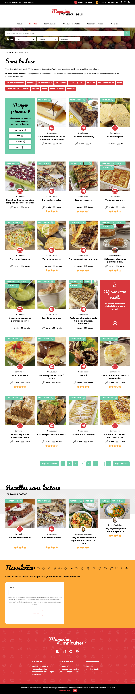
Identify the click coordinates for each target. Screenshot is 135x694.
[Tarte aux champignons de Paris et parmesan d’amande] (83, 294)
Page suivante (121, 464)
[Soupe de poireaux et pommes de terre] (20, 294)
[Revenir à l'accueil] (67, 12)
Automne (18, 142)
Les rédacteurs (64, 666)
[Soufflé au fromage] (51, 294)
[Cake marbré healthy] (83, 112)
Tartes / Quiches (76, 83)
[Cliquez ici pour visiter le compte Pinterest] (70, 652)
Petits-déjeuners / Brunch (18, 89)
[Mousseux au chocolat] (20, 513)
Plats (44, 89)
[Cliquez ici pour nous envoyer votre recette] (115, 323)
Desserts (71, 89)
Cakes (119, 83)
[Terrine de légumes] (20, 235)
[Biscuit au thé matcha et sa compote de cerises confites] (20, 176)
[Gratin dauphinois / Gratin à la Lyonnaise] (115, 351)
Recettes (15, 53)
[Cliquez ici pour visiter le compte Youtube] (77, 652)
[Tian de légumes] (83, 176)
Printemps (18, 130)
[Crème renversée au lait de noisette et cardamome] (51, 112)
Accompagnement (106, 83)
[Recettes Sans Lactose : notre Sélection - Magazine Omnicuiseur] (67, 641)
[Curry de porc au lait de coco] (51, 410)
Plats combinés (57, 89)
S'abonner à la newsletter (109, 2)
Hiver (18, 147)
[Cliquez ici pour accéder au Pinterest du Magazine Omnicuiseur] (129, 2)
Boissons (91, 83)
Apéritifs (30, 83)
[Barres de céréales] (51, 176)
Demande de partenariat (68, 672)
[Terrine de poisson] (51, 235)
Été (18, 136)
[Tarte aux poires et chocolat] (83, 235)
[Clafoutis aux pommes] (83, 410)
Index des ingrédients (40, 669)
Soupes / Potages (45, 83)
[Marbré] (83, 351)
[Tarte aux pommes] (115, 176)
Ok (75, 691)
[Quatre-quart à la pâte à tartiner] (51, 351)
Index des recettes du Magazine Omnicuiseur (44, 673)
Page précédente (49, 464)
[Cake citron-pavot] (115, 112)
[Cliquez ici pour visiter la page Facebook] (57, 652)
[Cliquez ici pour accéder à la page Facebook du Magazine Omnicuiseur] (121, 2)
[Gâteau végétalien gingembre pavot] (20, 410)
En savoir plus (64, 691)
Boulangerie (61, 83)
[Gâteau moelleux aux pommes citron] (115, 235)
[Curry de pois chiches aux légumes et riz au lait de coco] (83, 513)
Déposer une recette (86, 2)
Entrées (35, 89)
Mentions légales (92, 669)
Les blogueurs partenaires (69, 669)
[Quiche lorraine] (20, 351)
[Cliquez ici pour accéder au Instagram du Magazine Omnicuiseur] (125, 2)
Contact (89, 666)
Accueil (20, 24)
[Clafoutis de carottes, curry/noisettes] (115, 410)
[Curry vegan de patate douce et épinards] (115, 509)
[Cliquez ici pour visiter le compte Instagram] (64, 652)
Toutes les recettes (15, 83)
